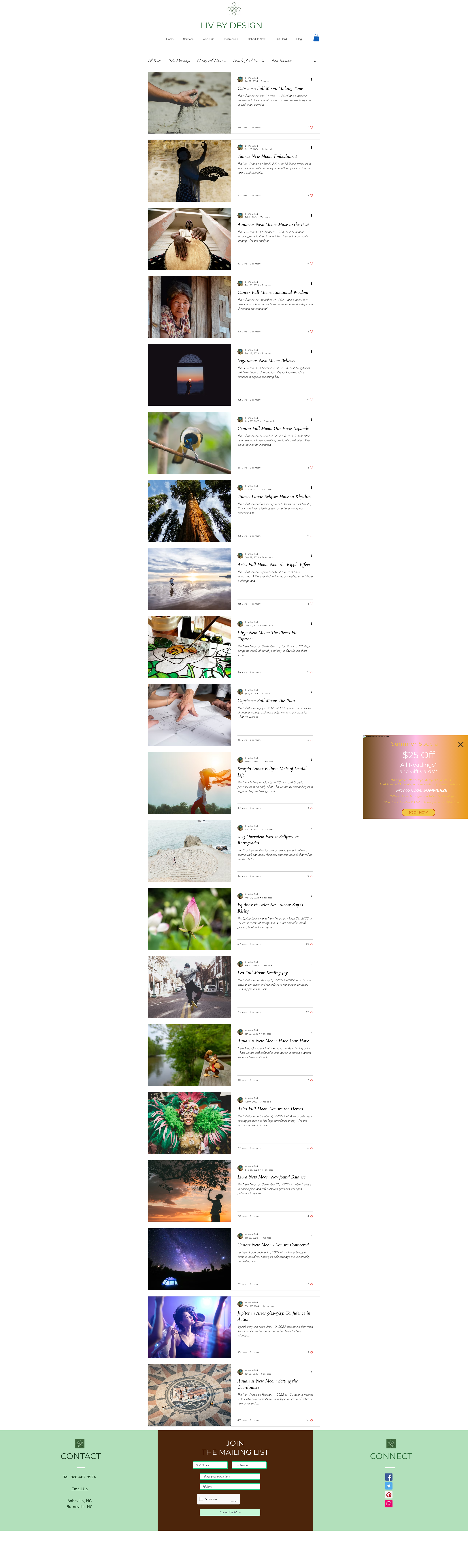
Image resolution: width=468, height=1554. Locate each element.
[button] (461, 744)
